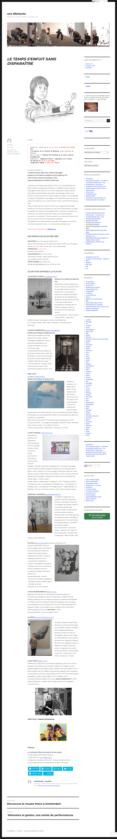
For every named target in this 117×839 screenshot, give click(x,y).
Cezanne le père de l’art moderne (95, 200)
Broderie (88, 341)
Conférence (89, 350)
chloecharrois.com (46, 433)
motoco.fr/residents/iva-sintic (44, 617)
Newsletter (97, 219)
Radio (87, 408)
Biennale (88, 337)
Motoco (88, 297)
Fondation (89, 372)
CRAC (87, 354)
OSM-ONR (89, 264)
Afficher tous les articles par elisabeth (49, 785)
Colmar (88, 348)
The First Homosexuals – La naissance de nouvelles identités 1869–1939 (95, 215)
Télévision (89, 425)
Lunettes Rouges (90, 495)
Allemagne (89, 322)
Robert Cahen (90, 501)
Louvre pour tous (91, 493)
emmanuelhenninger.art (53, 494)
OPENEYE (88, 263)
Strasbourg (89, 422)
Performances (90, 402)
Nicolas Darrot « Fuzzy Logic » (94, 184)
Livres (87, 387)
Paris (87, 398)
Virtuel (88, 431)
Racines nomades (91, 499)
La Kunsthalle (90, 291)
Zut (87, 268)
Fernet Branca (90, 366)
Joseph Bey (89, 487)
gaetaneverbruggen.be (52, 330)
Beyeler (88, 335)
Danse (87, 356)
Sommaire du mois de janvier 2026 (96, 198)
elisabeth (10, 144)
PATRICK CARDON (91, 213)
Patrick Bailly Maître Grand (93, 497)
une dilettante (16, 13)
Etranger (88, 364)
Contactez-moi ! (90, 66)
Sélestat (88, 414)
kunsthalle (89, 383)
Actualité (88, 320)
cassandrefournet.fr (50, 276)
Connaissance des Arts (92, 257)
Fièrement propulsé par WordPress (34, 831)
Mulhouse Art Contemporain (94, 299)
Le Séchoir (89, 293)
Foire (87, 370)
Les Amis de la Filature (92, 491)
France (88, 373)
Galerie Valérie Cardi (91, 289)
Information (89, 178)
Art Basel (88, 325)
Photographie (16, 153)
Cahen (87, 343)
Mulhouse (89, 393)
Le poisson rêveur (91, 489)
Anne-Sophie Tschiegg (92, 479)
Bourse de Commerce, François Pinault (97, 339)
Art (8, 150)
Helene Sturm (90, 192)
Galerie (9, 153)
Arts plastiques (90, 329)
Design (88, 358)
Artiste (11, 150)
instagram (89, 67)
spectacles (89, 418)
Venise (88, 427)
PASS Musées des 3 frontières (94, 305)
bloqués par (98, 517)
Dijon (87, 362)
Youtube (88, 86)
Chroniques (89, 345)
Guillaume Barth (90, 196)
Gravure (88, 377)
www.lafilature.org (46, 757)
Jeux (87, 381)
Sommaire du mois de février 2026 (96, 186)
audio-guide (89, 331)
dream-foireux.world (40, 543)
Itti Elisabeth (89, 234)
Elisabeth (88, 242)
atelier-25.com (51, 592)
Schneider (89, 410)
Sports (88, 420)
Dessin (88, 360)
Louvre (88, 389)
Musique (88, 395)
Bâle (87, 333)
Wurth (87, 435)
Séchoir (88, 412)
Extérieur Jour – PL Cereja (93, 485)
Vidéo (87, 429)
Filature (16, 151)
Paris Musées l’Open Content (94, 303)
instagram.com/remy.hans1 (36, 376)
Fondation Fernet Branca (93, 287)
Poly (87, 266)
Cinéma (88, 347)
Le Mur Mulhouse (91, 295)
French (89, 466)
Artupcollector (90, 281)
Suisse (87, 423)
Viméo (88, 77)
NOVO (87, 261)
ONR (87, 301)
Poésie (87, 406)
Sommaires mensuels (92, 416)
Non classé (89, 397)
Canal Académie (90, 283)
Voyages (88, 433)
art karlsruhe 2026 (91, 194)
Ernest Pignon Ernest (92, 483)
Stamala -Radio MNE (92, 310)
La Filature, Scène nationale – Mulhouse (97, 259)
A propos (19, 831)
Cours (87, 352)
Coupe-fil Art (89, 285)
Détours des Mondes (92, 481)
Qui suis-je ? (89, 64)
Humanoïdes (89, 379)
